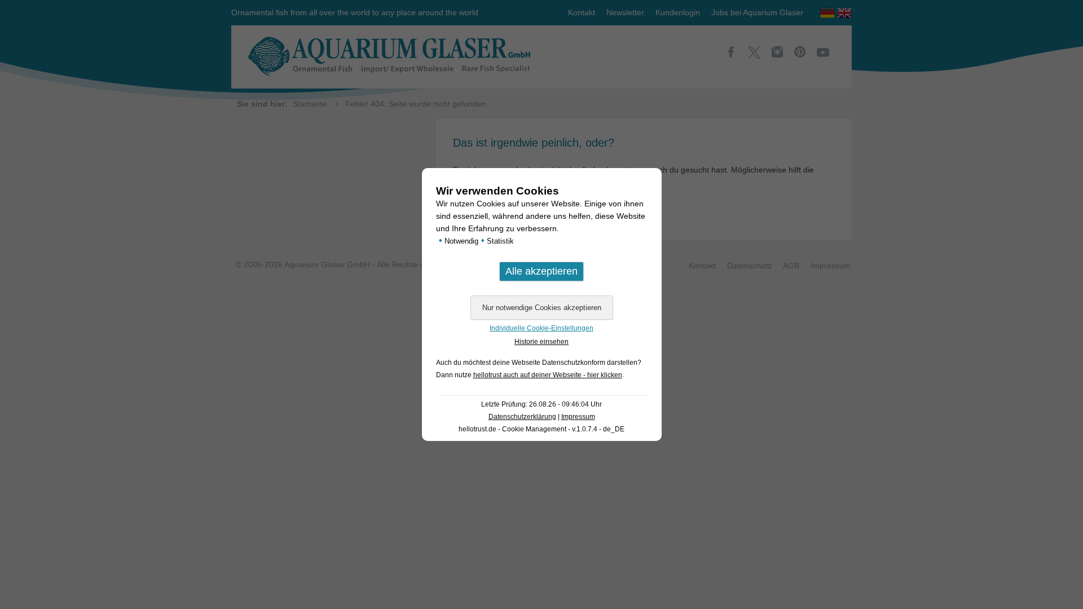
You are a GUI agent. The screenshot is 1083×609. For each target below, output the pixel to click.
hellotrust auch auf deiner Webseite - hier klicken (547, 375)
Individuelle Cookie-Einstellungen (541, 328)
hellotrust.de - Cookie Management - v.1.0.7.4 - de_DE (541, 429)
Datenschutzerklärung (522, 417)
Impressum (578, 417)
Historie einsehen (541, 342)
